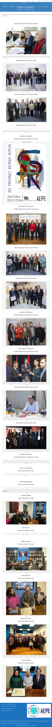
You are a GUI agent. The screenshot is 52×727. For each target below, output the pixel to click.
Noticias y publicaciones (29, 6)
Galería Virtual (19, 9)
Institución (5, 6)
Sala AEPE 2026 (45, 6)
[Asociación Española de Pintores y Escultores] (26, 3)
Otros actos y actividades (29, 9)
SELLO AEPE (39, 6)
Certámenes (11, 6)
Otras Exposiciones (19, 6)
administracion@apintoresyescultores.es (7, 708)
